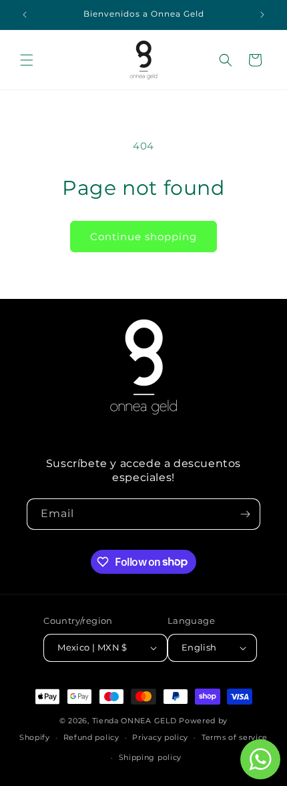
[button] (26, 60)
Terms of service (235, 737)
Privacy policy (160, 737)
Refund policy (91, 737)
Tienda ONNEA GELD (134, 720)
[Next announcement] (262, 14)
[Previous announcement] (24, 14)
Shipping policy (150, 757)
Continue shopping (143, 236)
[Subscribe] (245, 514)
